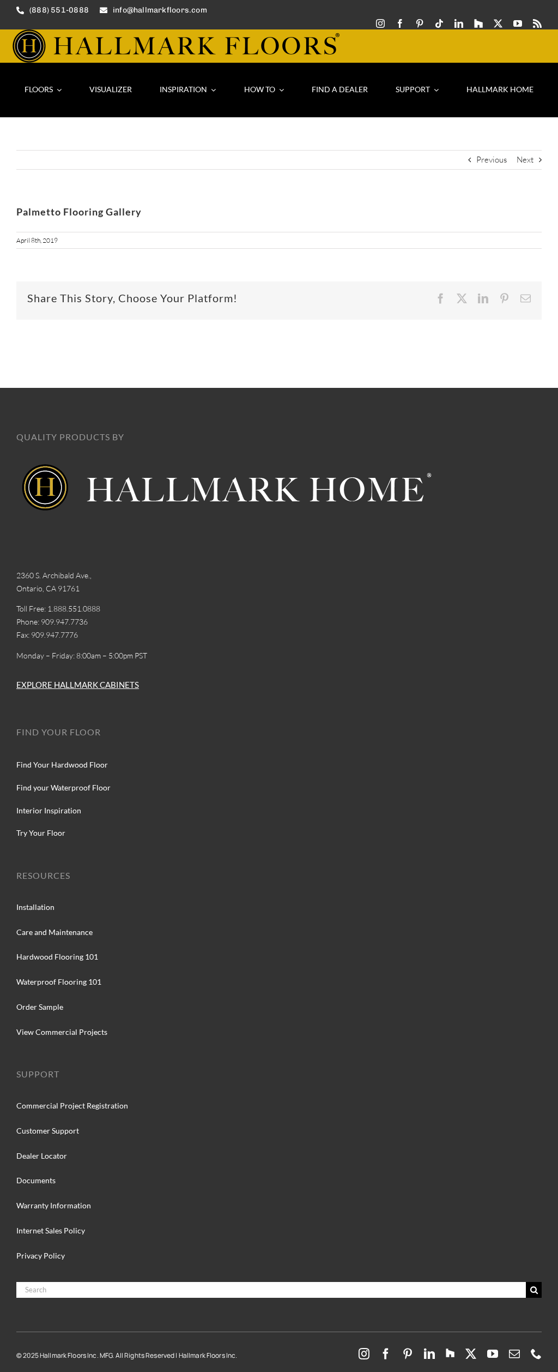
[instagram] (380, 23)
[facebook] (400, 23)
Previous (491, 159)
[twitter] (498, 23)
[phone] (536, 1354)
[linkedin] (458, 23)
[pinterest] (419, 23)
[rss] (537, 23)
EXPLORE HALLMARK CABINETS (77, 685)
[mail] (514, 1354)
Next (525, 159)
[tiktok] (439, 23)
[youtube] (517, 23)
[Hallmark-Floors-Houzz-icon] (478, 23)
